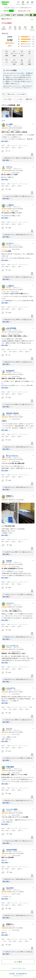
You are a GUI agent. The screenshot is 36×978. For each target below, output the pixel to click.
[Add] (32, 20)
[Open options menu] (33, 124)
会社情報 (12, 973)
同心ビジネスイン (7, 19)
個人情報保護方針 (21, 973)
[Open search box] (4, 94)
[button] (7, 112)
